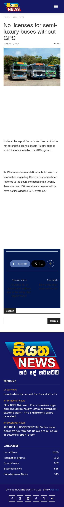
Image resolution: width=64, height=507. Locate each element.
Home (7, 16)
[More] (50, 263)
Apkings (54, 489)
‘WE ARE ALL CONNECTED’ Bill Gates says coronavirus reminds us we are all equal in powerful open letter (31, 431)
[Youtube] (52, 498)
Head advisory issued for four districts (30, 394)
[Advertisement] (32, 113)
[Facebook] (12, 498)
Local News (18, 16)
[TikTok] (36, 498)
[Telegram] (28, 498)
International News (14, 400)
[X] (44, 498)
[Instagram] (20, 498)
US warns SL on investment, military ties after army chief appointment (19, 290)
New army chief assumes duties (48, 286)
